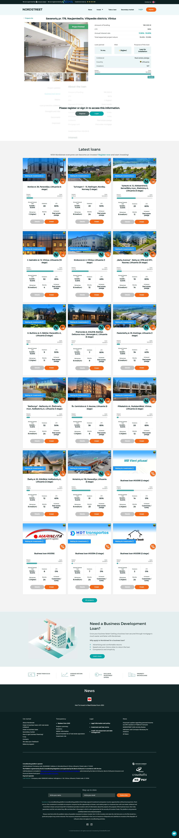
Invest (99, 9)
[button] (174, 833)
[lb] (139, 763)
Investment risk (61, 736)
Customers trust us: (80, 2)
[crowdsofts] (139, 774)
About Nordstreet (28, 722)
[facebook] (88, 824)
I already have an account (125, 832)
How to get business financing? (33, 734)
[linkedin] (91, 824)
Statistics (59, 729)
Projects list (29, 18)
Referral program (28, 744)
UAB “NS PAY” (27, 778)
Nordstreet (45, 802)
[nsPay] (139, 780)
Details (37, 221)
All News (126, 734)
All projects (89, 600)
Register (82, 113)
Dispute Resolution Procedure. (49, 773)
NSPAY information (62, 731)
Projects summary (62, 726)
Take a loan (112, 9)
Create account (104, 832)
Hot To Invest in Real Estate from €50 (89, 705)
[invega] (139, 769)
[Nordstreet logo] (32, 9)
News (90, 9)
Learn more (97, 656)
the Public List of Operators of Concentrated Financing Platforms (60, 771)
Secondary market (127, 9)
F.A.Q (24, 737)
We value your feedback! (31, 741)
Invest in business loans (30, 729)
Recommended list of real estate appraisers (70, 733)
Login (97, 113)
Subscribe (124, 795)
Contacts (26, 739)
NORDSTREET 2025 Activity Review (134, 727)
